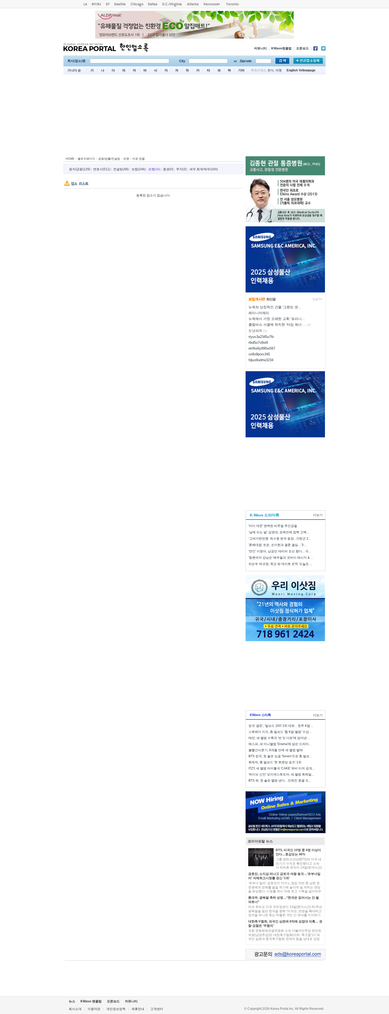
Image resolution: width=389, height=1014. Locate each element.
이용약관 (94, 1009)
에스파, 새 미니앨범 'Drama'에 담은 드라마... (279, 744)
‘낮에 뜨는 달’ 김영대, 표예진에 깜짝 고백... (278, 532)
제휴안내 (138, 1009)
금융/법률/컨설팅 (109, 158)
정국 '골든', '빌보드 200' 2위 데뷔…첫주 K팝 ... (280, 726)
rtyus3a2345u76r (261, 337)
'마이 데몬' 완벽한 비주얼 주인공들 (272, 526)
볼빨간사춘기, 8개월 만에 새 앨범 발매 (275, 750)
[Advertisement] (194, 117)
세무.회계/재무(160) (203, 169)
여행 (278, 70)
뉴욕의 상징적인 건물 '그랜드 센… (274, 307)
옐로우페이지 (86, 158)
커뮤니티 (260, 48)
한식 (271, 70)
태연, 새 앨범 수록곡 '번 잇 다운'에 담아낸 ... (279, 738)
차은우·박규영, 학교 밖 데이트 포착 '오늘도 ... (280, 564)
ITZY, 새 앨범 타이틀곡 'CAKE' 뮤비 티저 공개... (281, 768)
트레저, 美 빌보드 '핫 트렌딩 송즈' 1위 (274, 762)
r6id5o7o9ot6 (258, 343)
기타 (241, 70)
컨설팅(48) (121, 169)
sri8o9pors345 (259, 354)
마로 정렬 (138, 158)
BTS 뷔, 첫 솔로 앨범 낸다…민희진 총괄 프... (279, 780)
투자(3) (181, 169)
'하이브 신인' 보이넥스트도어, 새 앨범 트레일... (281, 774)
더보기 (318, 515)
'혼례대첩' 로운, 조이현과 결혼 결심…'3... (277, 545)
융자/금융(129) (79, 169)
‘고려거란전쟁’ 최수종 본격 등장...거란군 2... (279, 538)
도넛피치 (255, 331)
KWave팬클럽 (281, 48)
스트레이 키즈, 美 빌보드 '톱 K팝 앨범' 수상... (279, 732)
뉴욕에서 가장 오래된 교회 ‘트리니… (276, 319)
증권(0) (168, 169)
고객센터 (156, 1009)
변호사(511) (101, 169)
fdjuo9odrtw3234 (260, 360)
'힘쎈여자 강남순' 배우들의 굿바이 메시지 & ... (280, 557)
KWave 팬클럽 (91, 1001)
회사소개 (75, 1009)
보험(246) (139, 169)
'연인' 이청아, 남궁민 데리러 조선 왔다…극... (279, 551)
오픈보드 (302, 48)
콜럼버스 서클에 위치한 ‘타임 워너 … (277, 325)
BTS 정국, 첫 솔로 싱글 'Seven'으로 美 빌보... (280, 756)
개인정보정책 (115, 1009)
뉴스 (72, 1001)
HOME (70, 158)
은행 (126, 158)
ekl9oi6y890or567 (261, 348)
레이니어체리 (258, 313)
